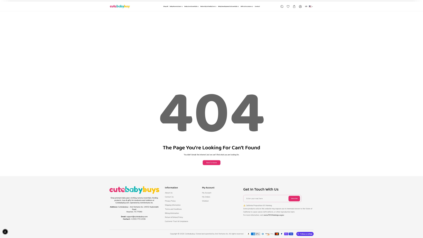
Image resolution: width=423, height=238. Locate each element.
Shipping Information (173, 205)
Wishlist (205, 201)
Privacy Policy (170, 201)
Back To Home (211, 162)
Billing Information (172, 213)
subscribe (294, 198)
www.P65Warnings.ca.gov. (274, 215)
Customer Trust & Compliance (176, 221)
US (306, 6)
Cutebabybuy (190, 234)
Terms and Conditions (173, 209)
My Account (206, 193)
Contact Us (169, 197)
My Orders (206, 197)
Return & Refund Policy (174, 217)
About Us (169, 193)
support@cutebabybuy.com (137, 216)
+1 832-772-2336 (138, 219)
